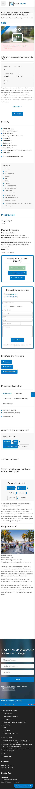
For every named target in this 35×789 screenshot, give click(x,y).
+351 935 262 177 (11, 294)
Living (21, 306)
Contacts (18, 114)
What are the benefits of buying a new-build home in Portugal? (17, 750)
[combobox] (4, 323)
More (24, 345)
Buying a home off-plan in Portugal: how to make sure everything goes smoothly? (16, 741)
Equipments (18, 393)
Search (17, 680)
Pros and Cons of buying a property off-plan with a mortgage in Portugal (17, 745)
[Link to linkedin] (6, 704)
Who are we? (8, 728)
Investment (13, 306)
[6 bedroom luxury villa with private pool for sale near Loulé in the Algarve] (17, 34)
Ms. (10, 310)
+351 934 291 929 (11, 297)
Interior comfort (7, 393)
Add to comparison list (18, 273)
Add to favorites (18, 278)
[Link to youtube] (13, 704)
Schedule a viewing (18, 268)
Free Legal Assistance (11, 716)
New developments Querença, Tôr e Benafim (17, 18)
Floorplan (7, 362)
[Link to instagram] (9, 704)
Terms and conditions (11, 733)
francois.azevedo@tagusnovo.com (12, 700)
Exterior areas (7, 398)
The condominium (8, 403)
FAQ (4, 753)
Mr (5, 310)
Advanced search (8, 689)
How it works (8, 714)
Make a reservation (10, 371)
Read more (17, 107)
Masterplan (8, 366)
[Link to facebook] (2, 704)
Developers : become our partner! (15, 722)
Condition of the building (21, 398)
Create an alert (7, 756)
